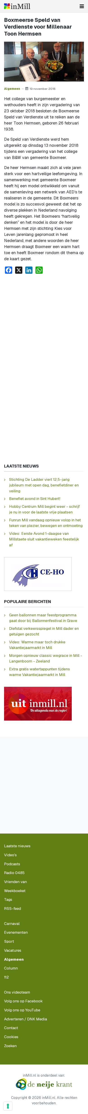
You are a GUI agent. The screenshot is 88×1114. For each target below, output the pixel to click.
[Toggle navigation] (82, 6)
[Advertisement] (44, 324)
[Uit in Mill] (38, 703)
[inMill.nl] (17, 6)
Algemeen (12, 89)
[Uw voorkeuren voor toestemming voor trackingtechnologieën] (8, 1106)
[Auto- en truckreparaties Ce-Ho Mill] (38, 573)
